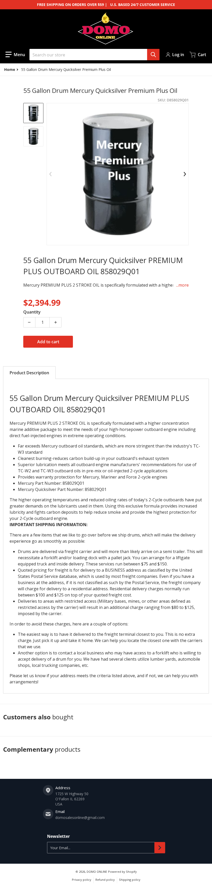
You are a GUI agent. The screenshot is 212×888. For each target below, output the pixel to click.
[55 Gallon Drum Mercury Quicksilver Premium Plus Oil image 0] (33, 136)
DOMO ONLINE (97, 872)
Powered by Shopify (122, 872)
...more (182, 285)
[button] (15, 54)
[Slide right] (184, 174)
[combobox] (94, 54)
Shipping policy (129, 880)
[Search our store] (153, 54)
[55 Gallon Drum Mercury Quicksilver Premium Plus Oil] (33, 113)
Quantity (32, 312)
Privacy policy (81, 880)
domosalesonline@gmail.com (80, 817)
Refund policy (105, 880)
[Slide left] (50, 174)
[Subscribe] (159, 847)
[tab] (29, 372)
